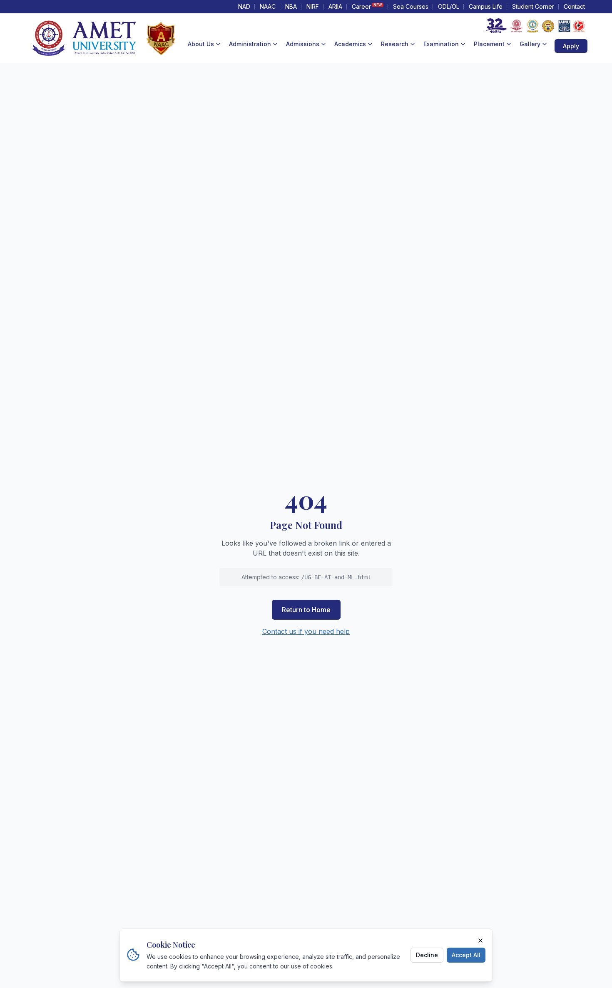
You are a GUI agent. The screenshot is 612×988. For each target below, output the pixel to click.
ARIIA (335, 6)
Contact (574, 6)
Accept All (466, 954)
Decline (427, 954)
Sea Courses (410, 6)
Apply (571, 46)
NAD (244, 6)
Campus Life (486, 6)
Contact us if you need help (306, 631)
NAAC (268, 6)
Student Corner (533, 6)
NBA (291, 6)
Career (367, 6)
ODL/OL (448, 6)
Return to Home (306, 610)
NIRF (312, 6)
